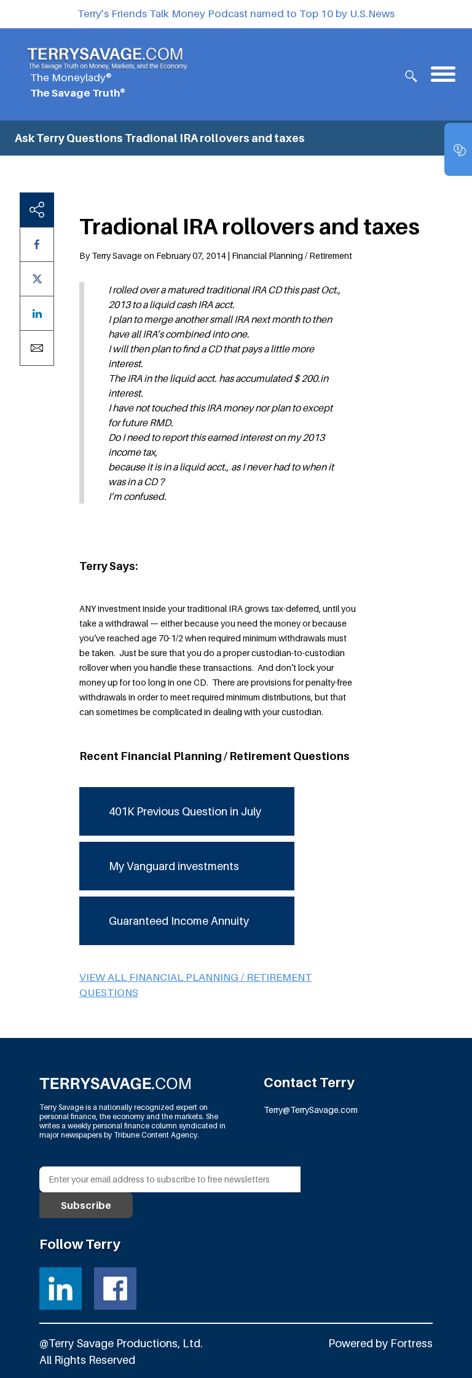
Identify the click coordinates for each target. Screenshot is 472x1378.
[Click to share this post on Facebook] (36, 244)
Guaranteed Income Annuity (179, 920)
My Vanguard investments (174, 866)
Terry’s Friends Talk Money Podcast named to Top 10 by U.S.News (236, 13)
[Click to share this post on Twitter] (36, 279)
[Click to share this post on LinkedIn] (36, 313)
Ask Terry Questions (69, 138)
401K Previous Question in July (185, 811)
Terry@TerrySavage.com (311, 1109)
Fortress (411, 1343)
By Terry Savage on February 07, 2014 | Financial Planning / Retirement (215, 255)
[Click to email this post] (36, 348)
